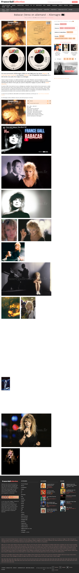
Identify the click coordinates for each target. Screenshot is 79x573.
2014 (58, 560)
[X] (67, 59)
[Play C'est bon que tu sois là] (28, 103)
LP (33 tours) (49, 494)
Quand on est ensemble (17, 550)
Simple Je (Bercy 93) (31, 551)
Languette (39, 540)
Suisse (51, 556)
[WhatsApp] (73, 59)
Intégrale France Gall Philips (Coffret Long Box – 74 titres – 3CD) (71, 485)
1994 (5, 560)
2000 (21, 560)
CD (47, 488)
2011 (50, 560)
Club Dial (35, 544)
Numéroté (60, 540)
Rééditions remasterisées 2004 (36, 550)
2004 (32, 560)
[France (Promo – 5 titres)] (65, 47)
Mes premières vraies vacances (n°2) (27, 548)
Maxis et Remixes (48, 540)
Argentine (21, 554)
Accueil (55, 21)
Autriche (25, 554)
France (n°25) (69, 546)
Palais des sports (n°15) (39, 548)
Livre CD (43, 540)
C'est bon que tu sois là (69, 28)
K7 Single (63, 538)
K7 (55, 538)
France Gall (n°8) (25, 547)
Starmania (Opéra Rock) (41, 551)
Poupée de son (9, 550)
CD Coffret (43, 538)
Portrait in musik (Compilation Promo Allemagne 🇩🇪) (51, 491)
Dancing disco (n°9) (25, 546)
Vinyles (70, 38)
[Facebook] (65, 59)
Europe (68, 554)
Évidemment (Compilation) (49, 487)
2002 (26, 560)
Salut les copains (57, 550)
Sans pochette (16, 541)
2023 (5, 561)
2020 (73, 560)
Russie (45, 556)
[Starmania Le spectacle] (63, 497)
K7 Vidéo (68, 538)
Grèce (74, 554)
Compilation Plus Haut (64, 544)
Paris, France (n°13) (48, 548)
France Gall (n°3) (11, 547)
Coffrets (11, 540)
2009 (45, 560)
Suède (48, 556)
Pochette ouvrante (73, 540)
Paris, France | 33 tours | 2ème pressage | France (74, 54)
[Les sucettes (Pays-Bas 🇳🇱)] (43, 498)
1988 (74, 38)
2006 (37, 560)
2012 (53, 560)
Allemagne (62, 36)
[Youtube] (68, 567)
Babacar (44, 73)
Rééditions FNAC (25, 550)
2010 (48, 560)
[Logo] (23, 1)
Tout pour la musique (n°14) (51, 551)
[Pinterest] (70, 59)
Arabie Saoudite (16, 554)
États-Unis (64, 554)
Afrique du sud (4, 554)
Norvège (24, 556)
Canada (36, 554)
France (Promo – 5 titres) (66, 53)
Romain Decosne (49, 17)
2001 (23, 560)
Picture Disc (67, 540)
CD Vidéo (52, 538)
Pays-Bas (28, 556)
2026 (13, 561)
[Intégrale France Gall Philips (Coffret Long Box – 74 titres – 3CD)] (63, 485)
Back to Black (23, 544)
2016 (63, 560)
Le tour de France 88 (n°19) (52, 547)
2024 (8, 561)
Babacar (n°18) (63, 24)
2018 (68, 560)
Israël (2, 556)
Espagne (59, 554)
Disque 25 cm (22, 540)
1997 (13, 560)
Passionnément (56, 548)
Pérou (32, 556)
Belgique (29, 554)
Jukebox (34, 540)
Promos (11, 541)
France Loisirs (43, 547)
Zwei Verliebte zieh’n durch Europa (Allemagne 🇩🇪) (52, 503)
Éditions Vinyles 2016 (49, 546)
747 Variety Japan (9, 544)
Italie (5, 556)
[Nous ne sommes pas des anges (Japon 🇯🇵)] (57, 47)
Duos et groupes (28, 540)
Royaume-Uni (40, 556)
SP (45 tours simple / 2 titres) (61, 38)
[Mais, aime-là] (63, 508)
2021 (76, 560)
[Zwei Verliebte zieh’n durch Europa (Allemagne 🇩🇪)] (43, 503)
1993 (3, 560)
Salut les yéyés (64, 550)
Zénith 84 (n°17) (61, 551)
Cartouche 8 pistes (5, 540)
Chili (39, 554)
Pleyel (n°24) (62, 548)
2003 (29, 560)
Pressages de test (5, 541)
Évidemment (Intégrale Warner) (60, 546)
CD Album (39, 538)
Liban (11, 556)
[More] (75, 59)
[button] (13, 33)
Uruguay (58, 556)
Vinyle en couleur (33, 541)
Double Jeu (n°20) (40, 546)
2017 (65, 560)
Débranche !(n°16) (33, 546)
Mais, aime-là (69, 507)
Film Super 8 (72, 538)
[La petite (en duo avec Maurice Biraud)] (63, 491)
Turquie (54, 556)
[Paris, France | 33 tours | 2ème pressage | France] (74, 47)
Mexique (20, 556)
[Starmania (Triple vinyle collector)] (63, 503)
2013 (55, 560)
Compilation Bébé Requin (54, 544)
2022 (2, 561)
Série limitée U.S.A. (23, 551)
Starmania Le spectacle (71, 495)
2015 (60, 560)
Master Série (16, 548)
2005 (34, 560)
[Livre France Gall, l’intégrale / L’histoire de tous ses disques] (10, 497)
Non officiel (55, 540)
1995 (8, 560)
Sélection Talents (71, 550)
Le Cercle (56, 569)
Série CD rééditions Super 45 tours (12, 551)
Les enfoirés (69, 547)
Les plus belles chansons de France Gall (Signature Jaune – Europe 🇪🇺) (52, 510)
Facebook (56, 567)
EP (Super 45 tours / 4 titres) (71, 493)
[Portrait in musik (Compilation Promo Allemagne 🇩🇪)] (43, 492)
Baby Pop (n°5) (30, 544)
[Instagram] (60, 567)
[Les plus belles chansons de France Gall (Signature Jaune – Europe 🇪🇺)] (43, 510)
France (71, 554)
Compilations (16, 540)
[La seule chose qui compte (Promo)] (43, 485)
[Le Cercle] (53, 570)
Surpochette (27, 541)
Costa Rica (50, 554)
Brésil (33, 554)
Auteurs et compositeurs (42, 541)
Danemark (55, 554)
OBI (63, 540)
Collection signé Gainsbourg (43, 544)
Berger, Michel (70, 32)
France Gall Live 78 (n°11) (35, 547)
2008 (43, 560)
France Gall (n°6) (18, 547)
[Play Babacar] (28, 101)
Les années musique (62, 547)
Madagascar (15, 556)
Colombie (42, 554)
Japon (8, 556)
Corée (46, 554)
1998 (16, 560)
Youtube (70, 567)
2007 (40, 560)
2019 (70, 560)
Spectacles (22, 541)
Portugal (35, 556)
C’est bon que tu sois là (8, 75)
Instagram (63, 567)
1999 (18, 560)
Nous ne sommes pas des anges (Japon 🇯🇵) (57, 54)
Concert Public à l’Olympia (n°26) (13, 546)
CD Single (48, 538)
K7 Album (59, 538)
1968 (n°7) (3, 544)
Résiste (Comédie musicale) (47, 550)
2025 (10, 561)
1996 (10, 560)
